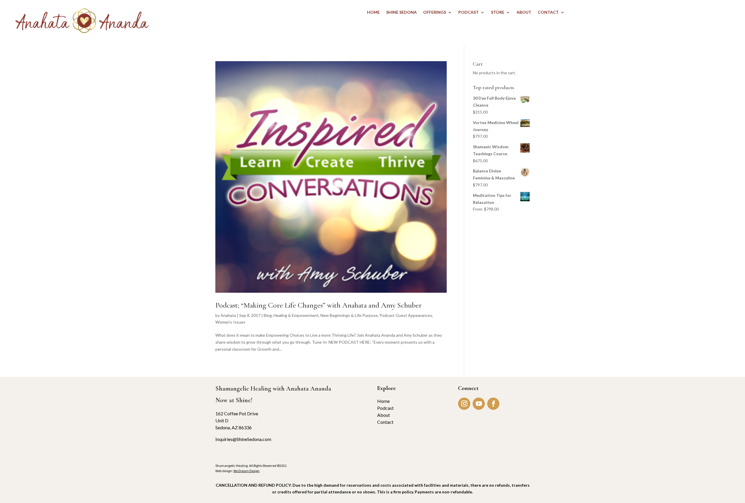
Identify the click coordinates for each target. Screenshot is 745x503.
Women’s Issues (230, 322)
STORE (497, 12)
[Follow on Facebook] (493, 404)
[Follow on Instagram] (464, 404)
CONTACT (548, 12)
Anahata (228, 315)
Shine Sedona (401, 12)
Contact (385, 422)
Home (383, 401)
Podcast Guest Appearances (405, 315)
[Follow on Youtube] (479, 404)
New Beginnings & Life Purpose (349, 315)
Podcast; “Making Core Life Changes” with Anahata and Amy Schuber (318, 305)
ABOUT (524, 12)
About (383, 415)
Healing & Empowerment (296, 315)
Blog (268, 315)
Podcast (385, 408)
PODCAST (468, 12)
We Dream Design (246, 471)
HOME (373, 12)
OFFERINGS (434, 12)
